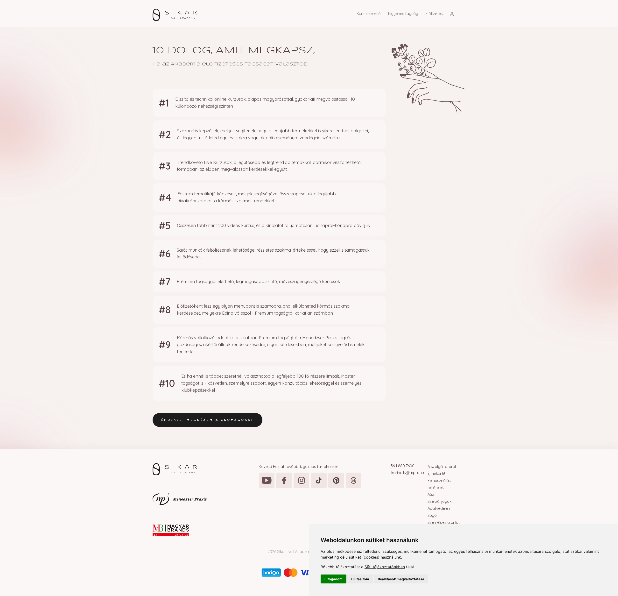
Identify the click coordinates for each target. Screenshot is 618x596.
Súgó (432, 515)
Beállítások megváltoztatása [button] (401, 579)
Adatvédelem (439, 508)
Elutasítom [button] (360, 579)
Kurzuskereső (369, 13)
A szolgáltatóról (442, 466)
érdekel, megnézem (207, 420)
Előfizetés (434, 13)
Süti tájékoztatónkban (385, 566)
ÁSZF (432, 494)
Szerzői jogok (439, 501)
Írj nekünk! (436, 473)
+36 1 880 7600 (401, 465)
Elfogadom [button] (333, 579)
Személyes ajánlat (444, 522)
